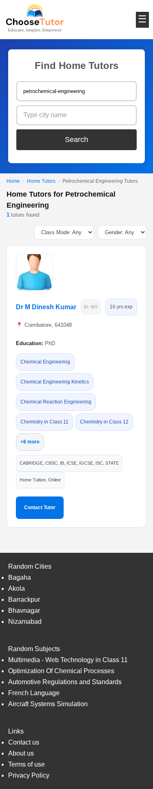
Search (76, 139)
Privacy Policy (28, 775)
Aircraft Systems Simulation (48, 703)
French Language (34, 692)
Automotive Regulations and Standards (65, 681)
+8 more (30, 442)
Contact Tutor (39, 507)
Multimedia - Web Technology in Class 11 (68, 659)
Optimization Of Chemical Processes (61, 670)
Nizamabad (25, 621)
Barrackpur (24, 599)
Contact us (23, 742)
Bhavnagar (24, 610)
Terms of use (26, 764)
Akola (16, 588)
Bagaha (19, 577)
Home (13, 181)
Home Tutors (41, 181)
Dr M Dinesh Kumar (46, 307)
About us (21, 753)
